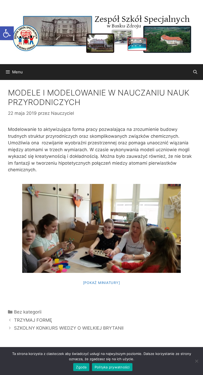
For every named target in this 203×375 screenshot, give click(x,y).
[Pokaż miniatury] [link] (101, 283)
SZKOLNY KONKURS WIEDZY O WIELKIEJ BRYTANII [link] (68, 328)
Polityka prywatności (112, 367)
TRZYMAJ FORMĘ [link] (33, 320)
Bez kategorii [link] (27, 312)
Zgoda (81, 367)
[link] (7, 33)
